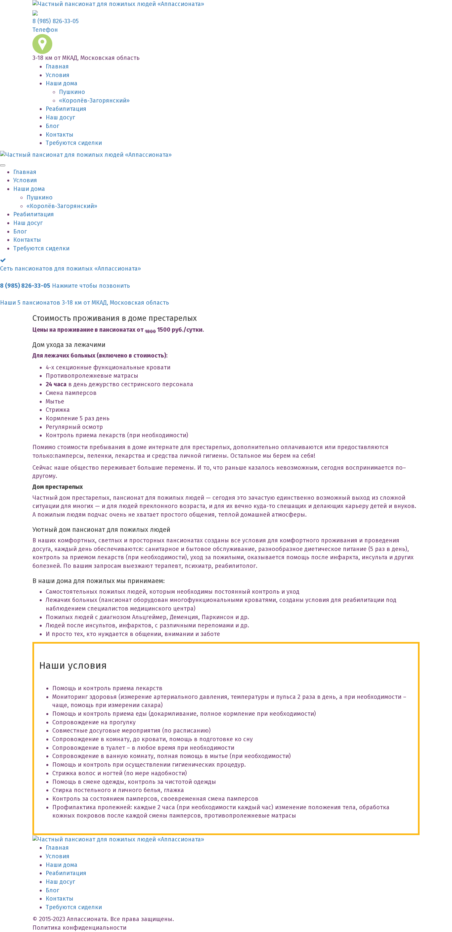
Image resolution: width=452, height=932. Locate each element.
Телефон (45, 29)
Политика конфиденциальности (79, 927)
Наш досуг (60, 117)
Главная (57, 66)
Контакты (59, 134)
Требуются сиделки (74, 143)
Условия (57, 75)
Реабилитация (66, 108)
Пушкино (72, 92)
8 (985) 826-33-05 (55, 21)
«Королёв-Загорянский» (94, 100)
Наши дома (61, 83)
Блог (52, 126)
